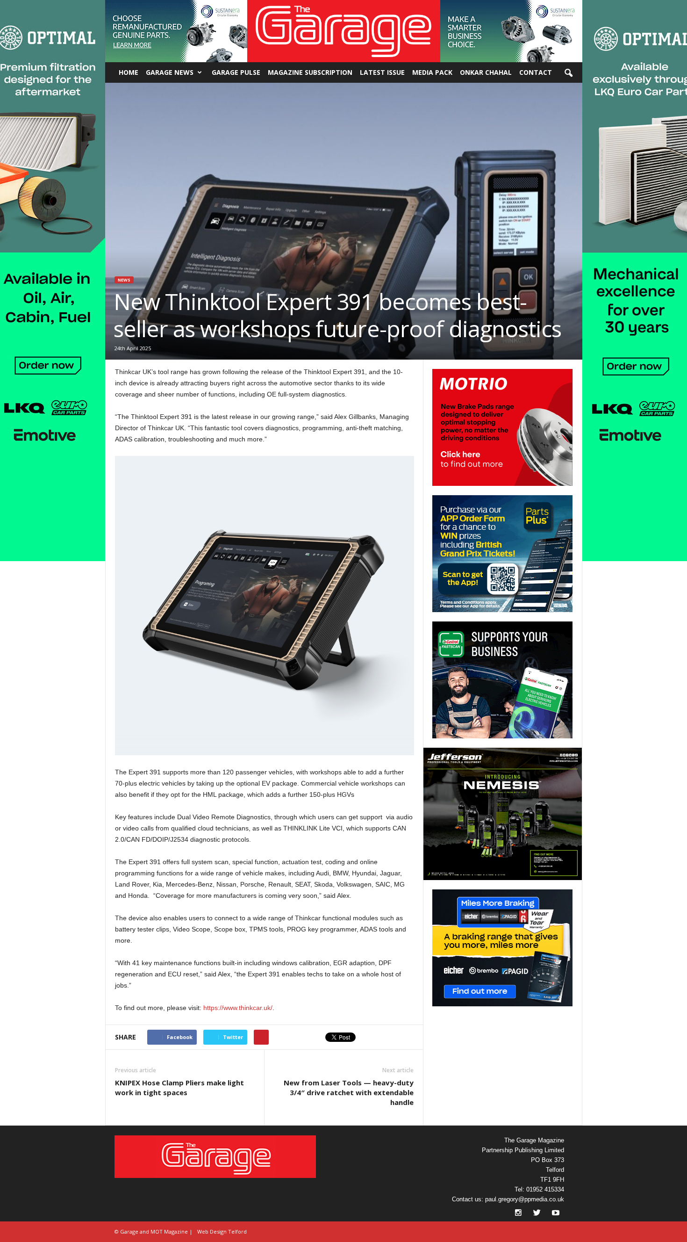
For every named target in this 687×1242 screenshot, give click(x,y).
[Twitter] (538, 1213)
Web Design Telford (222, 1231)
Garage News (169, 72)
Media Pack (432, 72)
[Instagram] (519, 1213)
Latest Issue (382, 72)
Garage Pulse (236, 72)
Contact (535, 72)
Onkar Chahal (486, 72)
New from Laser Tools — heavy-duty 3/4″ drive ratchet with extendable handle (349, 1092)
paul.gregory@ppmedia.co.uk (524, 1199)
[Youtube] (555, 1213)
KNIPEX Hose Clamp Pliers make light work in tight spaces (179, 1087)
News (124, 280)
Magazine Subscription (310, 72)
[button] (176, 31)
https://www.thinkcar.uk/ (237, 1007)
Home (128, 72)
